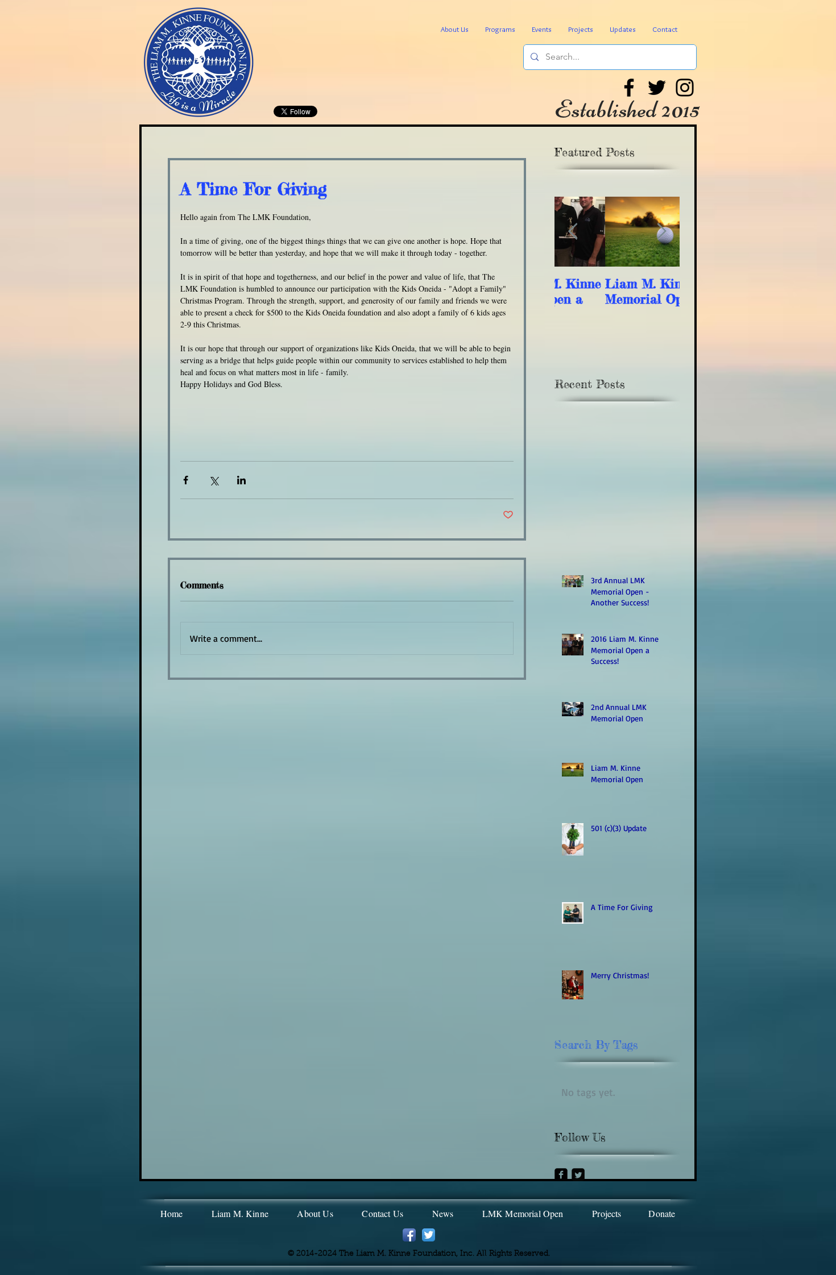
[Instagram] (685, 87)
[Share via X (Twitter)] (213, 480)
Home (171, 1213)
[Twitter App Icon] (428, 1234)
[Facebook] (629, 87)
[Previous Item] (573, 231)
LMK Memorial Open (523, 1213)
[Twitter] (657, 87)
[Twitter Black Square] (578, 1174)
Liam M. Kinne (240, 1213)
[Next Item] (661, 231)
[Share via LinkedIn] (241, 480)
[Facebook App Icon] (409, 1234)
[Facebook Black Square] (561, 1174)
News (443, 1213)
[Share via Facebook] (185, 480)
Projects (606, 1213)
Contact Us (382, 1213)
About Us (316, 1213)
